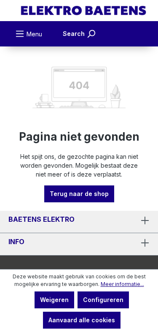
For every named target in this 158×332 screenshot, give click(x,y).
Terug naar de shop (79, 193)
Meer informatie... (122, 284)
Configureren (103, 299)
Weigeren (54, 299)
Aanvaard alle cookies (81, 320)
